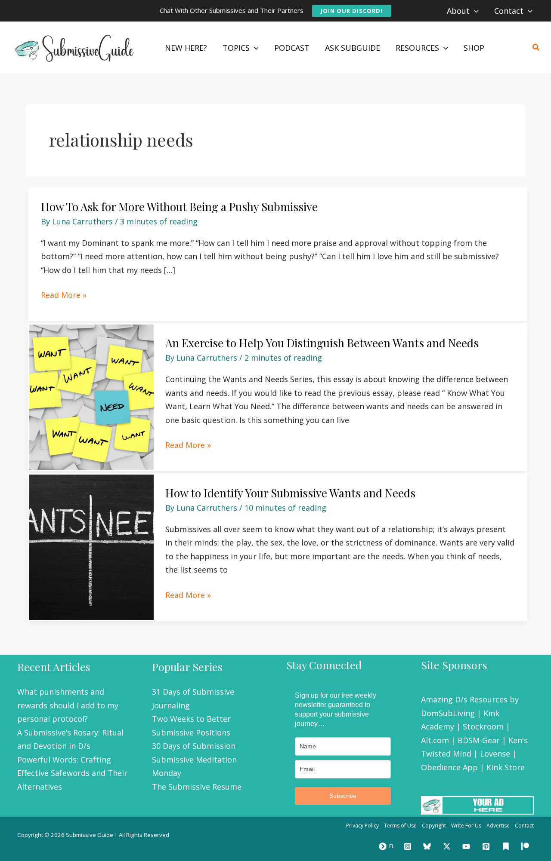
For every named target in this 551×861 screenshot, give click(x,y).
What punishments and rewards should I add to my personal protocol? (67, 705)
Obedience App (449, 767)
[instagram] (409, 846)
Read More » (64, 295)
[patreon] (526, 846)
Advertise (498, 825)
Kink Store (505, 767)
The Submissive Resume (196, 786)
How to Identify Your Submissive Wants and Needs (290, 492)
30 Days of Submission (193, 746)
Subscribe (342, 795)
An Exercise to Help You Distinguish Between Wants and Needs (322, 342)
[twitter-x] (448, 846)
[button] (351, 11)
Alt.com (435, 740)
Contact (524, 825)
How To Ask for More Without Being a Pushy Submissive (179, 206)
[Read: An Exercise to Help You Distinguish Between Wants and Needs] (91, 396)
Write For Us (466, 825)
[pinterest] (487, 846)
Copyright (434, 825)
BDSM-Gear (479, 740)
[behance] (507, 846)
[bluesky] (428, 846)
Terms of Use (400, 825)
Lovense (495, 753)
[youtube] (468, 846)
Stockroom (483, 726)
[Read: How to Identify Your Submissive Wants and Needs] (91, 546)
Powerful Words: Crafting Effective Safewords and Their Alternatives (72, 773)
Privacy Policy (362, 825)
